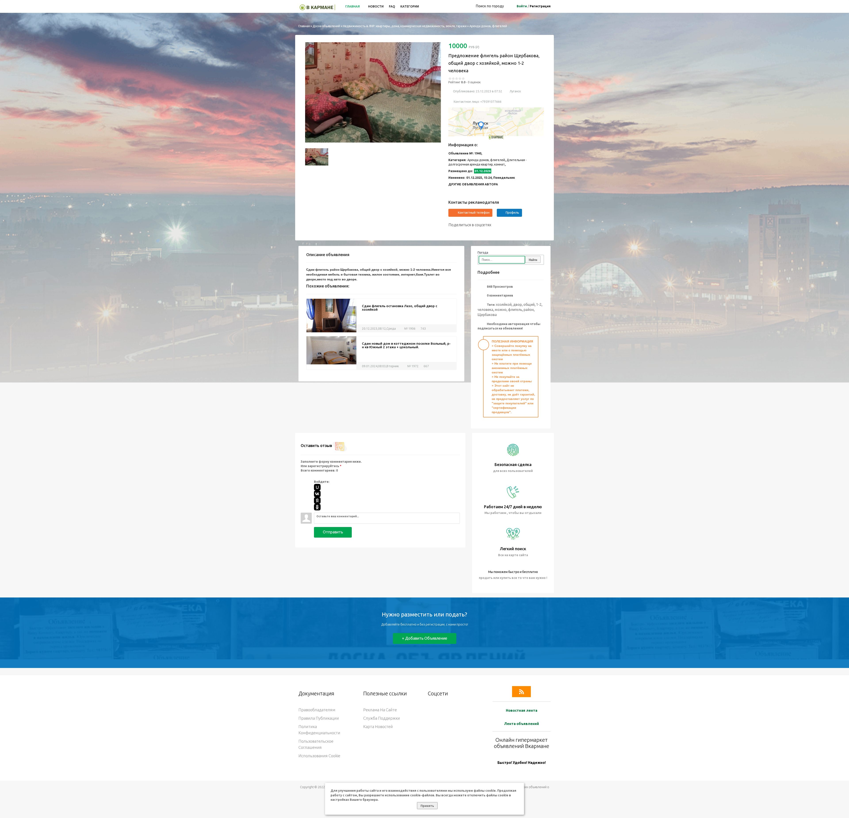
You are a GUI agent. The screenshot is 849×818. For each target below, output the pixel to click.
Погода (483, 252)
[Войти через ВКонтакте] (317, 494)
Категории (409, 6)
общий (529, 304)
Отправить (333, 532)
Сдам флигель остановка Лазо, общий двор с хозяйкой (399, 308)
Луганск (515, 91)
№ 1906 (409, 328)
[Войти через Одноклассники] (317, 507)
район (529, 310)
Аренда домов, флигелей (488, 26)
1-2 (538, 304)
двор (517, 304)
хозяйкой (504, 304)
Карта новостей (378, 726)
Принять (427, 806)
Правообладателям (316, 710)
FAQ (392, 6)
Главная (352, 6)
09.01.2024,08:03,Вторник (380, 366)
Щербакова (487, 315)
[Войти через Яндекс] (317, 500)
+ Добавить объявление (424, 638)
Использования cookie (319, 755)
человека (485, 310)
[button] (310, 92)
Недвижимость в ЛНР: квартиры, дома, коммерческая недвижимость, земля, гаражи (405, 26)
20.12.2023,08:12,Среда (379, 328)
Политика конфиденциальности (319, 729)
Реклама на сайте (380, 710)
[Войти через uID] (317, 487)
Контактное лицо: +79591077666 (477, 101)
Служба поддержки (381, 718)
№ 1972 (413, 366)
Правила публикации (318, 718)
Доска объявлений (326, 26)
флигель (515, 310)
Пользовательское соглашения (315, 744)
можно (501, 310)
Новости (376, 6)
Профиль (512, 212)
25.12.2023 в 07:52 (488, 91)
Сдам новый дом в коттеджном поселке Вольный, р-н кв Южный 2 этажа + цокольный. (406, 345)
